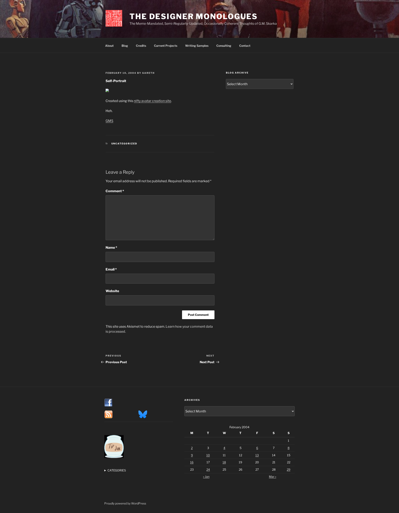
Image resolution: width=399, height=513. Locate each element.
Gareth (148, 72)
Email (111, 269)
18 (224, 462)
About (109, 45)
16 (191, 462)
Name (111, 248)
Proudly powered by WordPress (125, 503)
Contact (244, 45)
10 (208, 455)
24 (208, 469)
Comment (115, 191)
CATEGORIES (116, 470)
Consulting (223, 45)
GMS (109, 121)
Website (112, 291)
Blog (125, 45)
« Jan (206, 476)
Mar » (272, 476)
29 (288, 469)
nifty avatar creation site (152, 101)
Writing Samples (196, 45)
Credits (141, 45)
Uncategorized (124, 143)
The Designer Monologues (193, 16)
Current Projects (165, 45)
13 (257, 455)
